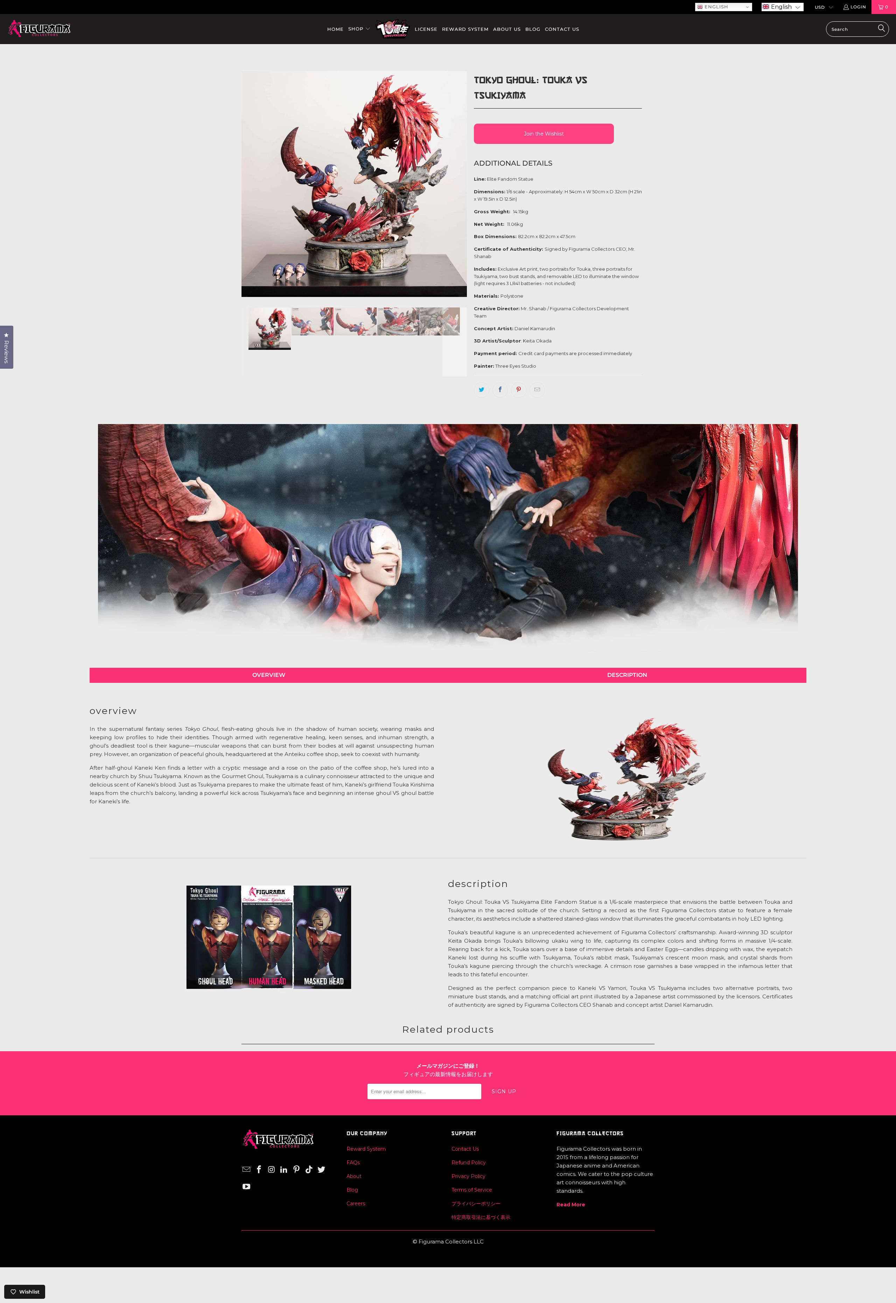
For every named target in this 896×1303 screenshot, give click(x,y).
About (354, 1176)
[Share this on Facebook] (500, 390)
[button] (783, 7)
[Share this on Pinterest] (518, 390)
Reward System (366, 1149)
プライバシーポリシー (475, 1203)
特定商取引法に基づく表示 (480, 1217)
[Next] (454, 184)
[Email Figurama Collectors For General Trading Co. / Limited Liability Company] (246, 1169)
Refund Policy (468, 1162)
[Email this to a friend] (537, 390)
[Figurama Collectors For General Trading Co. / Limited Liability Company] (39, 29)
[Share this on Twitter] (481, 390)
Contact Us (465, 1149)
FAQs (353, 1162)
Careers (355, 1203)
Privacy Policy (468, 1176)
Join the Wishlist (544, 134)
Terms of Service (471, 1190)
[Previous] (253, 184)
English (715, 6)
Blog (352, 1190)
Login (858, 6)
